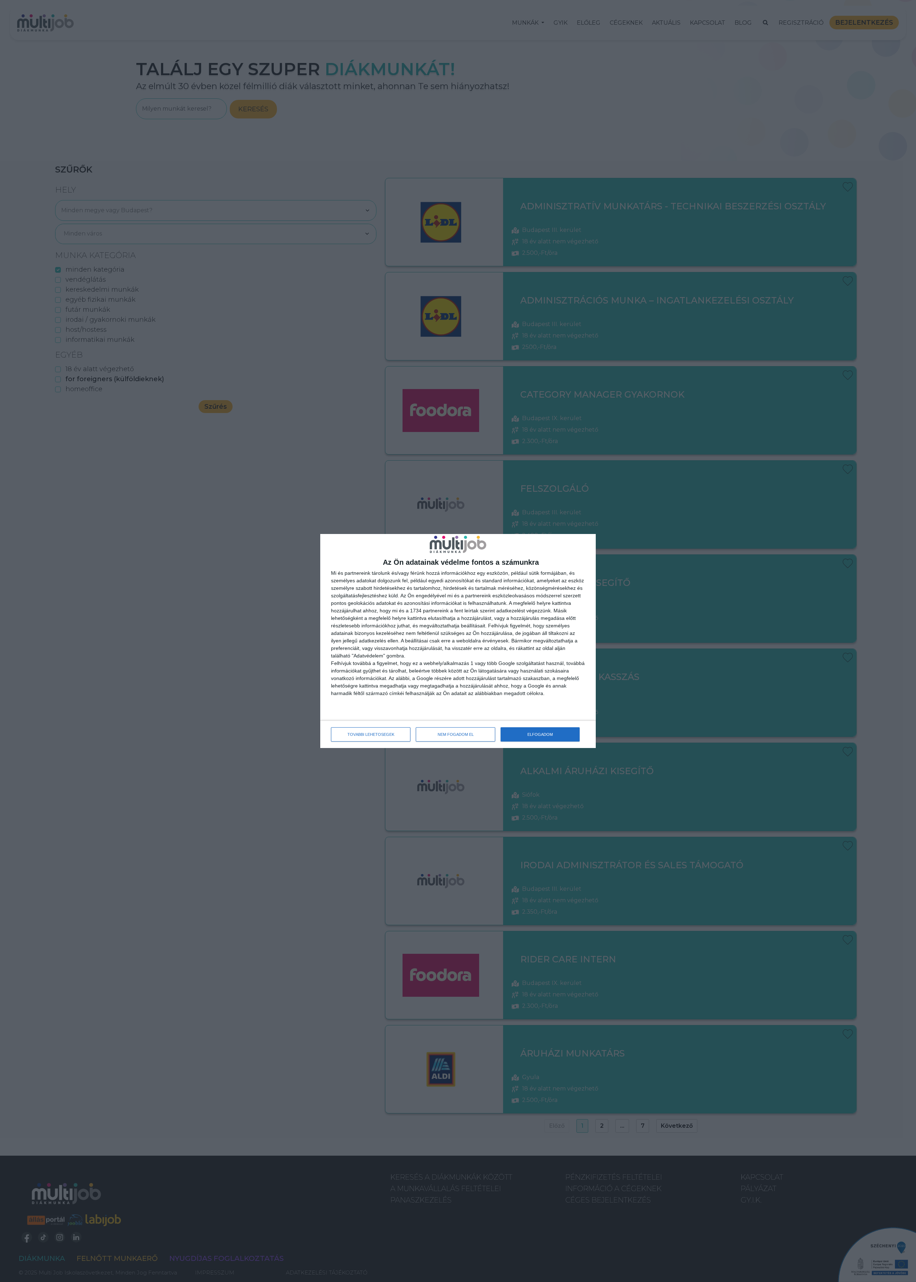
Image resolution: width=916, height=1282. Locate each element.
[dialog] (458, 641)
